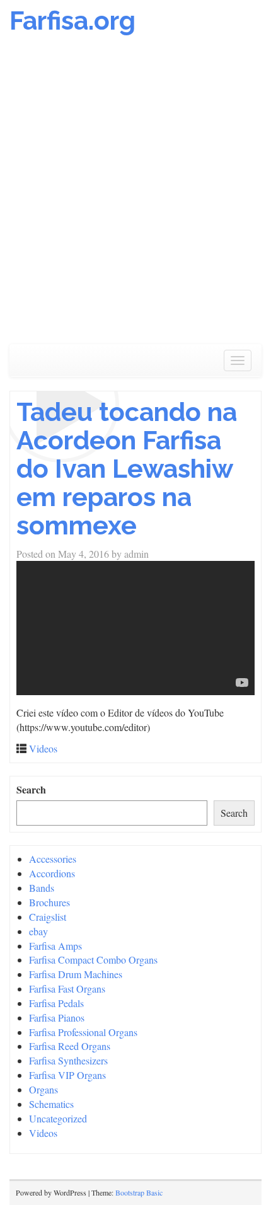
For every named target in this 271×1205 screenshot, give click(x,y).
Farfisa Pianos (56, 1017)
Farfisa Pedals (56, 1003)
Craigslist (47, 916)
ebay (38, 931)
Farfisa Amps (55, 945)
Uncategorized (58, 1118)
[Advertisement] (135, 196)
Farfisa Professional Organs (83, 1032)
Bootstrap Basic (139, 1192)
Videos (43, 748)
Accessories (52, 858)
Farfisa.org (72, 20)
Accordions (52, 873)
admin (136, 553)
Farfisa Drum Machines (75, 974)
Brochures (49, 902)
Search (31, 790)
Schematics (51, 1103)
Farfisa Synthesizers (68, 1060)
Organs (43, 1089)
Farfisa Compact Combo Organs (93, 959)
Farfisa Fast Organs (67, 988)
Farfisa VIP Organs (67, 1074)
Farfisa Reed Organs (69, 1045)
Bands (41, 887)
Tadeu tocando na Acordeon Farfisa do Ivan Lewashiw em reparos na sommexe (126, 468)
